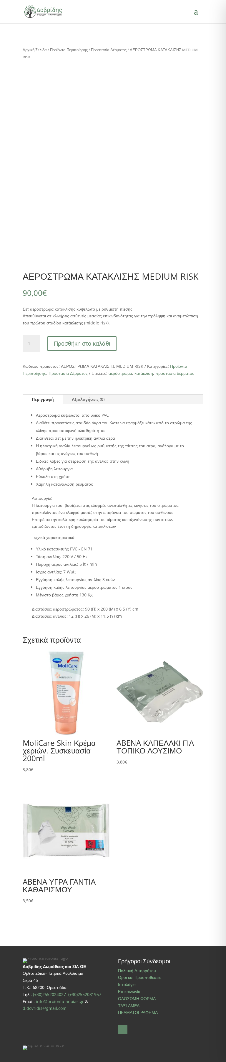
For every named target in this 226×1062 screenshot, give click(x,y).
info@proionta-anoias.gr (60, 1001)
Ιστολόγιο (127, 984)
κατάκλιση (143, 373)
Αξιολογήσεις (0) (88, 399)
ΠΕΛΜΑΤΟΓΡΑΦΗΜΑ (138, 1012)
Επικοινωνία (129, 991)
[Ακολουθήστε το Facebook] (122, 1029)
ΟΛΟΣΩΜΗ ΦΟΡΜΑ (137, 998)
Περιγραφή (43, 399)
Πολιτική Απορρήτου (137, 970)
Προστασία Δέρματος (109, 49)
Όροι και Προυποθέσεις (139, 977)
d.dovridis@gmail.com (45, 1008)
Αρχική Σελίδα (35, 49)
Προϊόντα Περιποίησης (69, 49)
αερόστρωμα (120, 373)
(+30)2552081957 (84, 994)
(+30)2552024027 (50, 994)
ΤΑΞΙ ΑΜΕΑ (128, 1005)
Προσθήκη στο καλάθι (82, 343)
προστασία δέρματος (174, 373)
